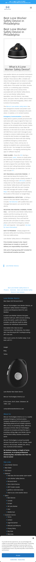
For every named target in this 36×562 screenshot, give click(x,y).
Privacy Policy (21, 559)
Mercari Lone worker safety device (16, 106)
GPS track (22, 181)
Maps (5, 192)
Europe (10, 503)
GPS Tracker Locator (14, 487)
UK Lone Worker (12, 506)
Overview (13, 290)
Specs (6, 495)
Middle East (11, 512)
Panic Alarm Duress (14, 484)
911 (13, 170)
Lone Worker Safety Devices (16, 478)
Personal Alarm (12, 481)
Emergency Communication (12, 116)
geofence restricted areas (15, 490)
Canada (10, 500)
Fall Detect (8, 470)
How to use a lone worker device (18, 493)
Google (6, 347)
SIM (5, 225)
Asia (9, 509)
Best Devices (11, 498)
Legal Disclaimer (13, 523)
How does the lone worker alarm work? (19, 475)
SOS (21, 155)
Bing (5, 351)
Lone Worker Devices (12, 266)
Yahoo (5, 354)
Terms (9, 517)
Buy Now (10, 531)
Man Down (8, 468)
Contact (10, 520)
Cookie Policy (13, 559)
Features (7, 473)
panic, (15, 157)
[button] (33, 538)
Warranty (10, 534)
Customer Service (10, 515)
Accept (18, 555)
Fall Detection (13, 202)
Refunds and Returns (14, 525)
